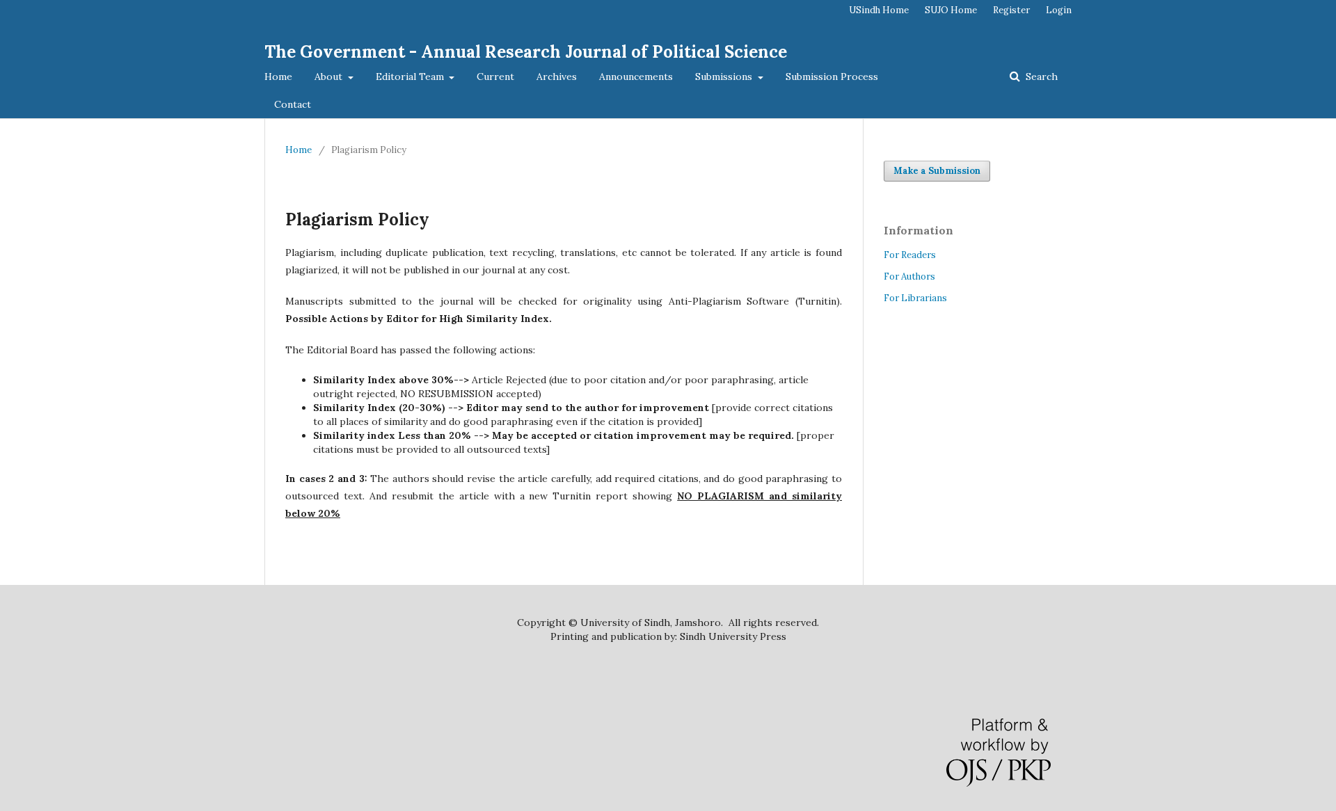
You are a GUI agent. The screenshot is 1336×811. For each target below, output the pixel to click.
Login (1059, 10)
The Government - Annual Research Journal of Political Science (525, 52)
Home (278, 76)
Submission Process (832, 76)
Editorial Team (411, 76)
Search (1040, 76)
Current (495, 76)
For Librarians (915, 298)
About (330, 76)
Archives (556, 76)
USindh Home (879, 10)
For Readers (910, 255)
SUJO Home (951, 10)
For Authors (909, 276)
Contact (292, 104)
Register (1011, 10)
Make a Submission (936, 171)
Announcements (636, 76)
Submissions (725, 76)
